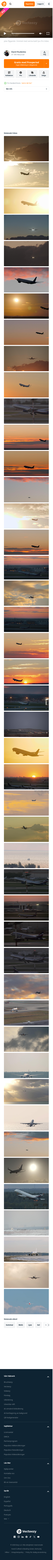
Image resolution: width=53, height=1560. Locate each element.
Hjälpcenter (9, 1468)
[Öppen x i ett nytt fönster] (34, 1536)
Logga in (40, 4)
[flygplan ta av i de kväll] (26, 723)
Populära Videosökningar (14, 1453)
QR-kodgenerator (11, 1416)
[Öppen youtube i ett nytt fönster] (37, 1536)
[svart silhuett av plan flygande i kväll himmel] (26, 331)
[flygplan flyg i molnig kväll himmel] (26, 985)
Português (8, 1504)
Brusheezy (8, 1381)
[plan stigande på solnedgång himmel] (26, 357)
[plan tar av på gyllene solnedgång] (26, 670)
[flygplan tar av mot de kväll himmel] (26, 436)
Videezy (7, 1390)
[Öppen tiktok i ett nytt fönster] (30, 1536)
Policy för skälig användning (36, 1551)
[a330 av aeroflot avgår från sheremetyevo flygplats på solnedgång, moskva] (26, 410)
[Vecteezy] (3, 3)
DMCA (6, 1435)
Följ (44, 54)
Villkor (7, 1551)
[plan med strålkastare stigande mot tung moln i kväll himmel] (26, 252)
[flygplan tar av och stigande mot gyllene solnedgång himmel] (26, 749)
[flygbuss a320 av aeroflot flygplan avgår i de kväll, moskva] (26, 933)
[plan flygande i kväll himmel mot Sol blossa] (26, 200)
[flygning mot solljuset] (26, 1169)
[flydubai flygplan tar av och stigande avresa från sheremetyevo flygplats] (26, 1221)
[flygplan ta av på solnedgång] (26, 305)
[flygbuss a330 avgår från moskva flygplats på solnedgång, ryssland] (26, 959)
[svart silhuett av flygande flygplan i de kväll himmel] (26, 541)
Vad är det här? (27, 83)
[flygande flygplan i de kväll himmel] (26, 644)
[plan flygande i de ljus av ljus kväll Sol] (26, 515)
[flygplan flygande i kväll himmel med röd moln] (26, 488)
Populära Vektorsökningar (14, 1444)
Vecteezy (7, 1385)
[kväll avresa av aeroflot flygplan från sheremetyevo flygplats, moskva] (26, 907)
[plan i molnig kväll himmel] (26, 592)
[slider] (22, 33)
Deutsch (7, 1509)
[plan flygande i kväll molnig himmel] (26, 278)
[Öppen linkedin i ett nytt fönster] (22, 1536)
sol (38, 1324)
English (7, 1496)
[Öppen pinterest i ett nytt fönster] (26, 1536)
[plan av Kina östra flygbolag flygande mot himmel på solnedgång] (26, 383)
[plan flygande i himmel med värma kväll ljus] (26, 147)
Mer (5, 1518)
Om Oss (7, 1477)
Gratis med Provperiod (26, 63)
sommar (9, 1324)
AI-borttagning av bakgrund (15, 1412)
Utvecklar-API (9, 1403)
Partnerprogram (10, 1440)
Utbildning (8, 1399)
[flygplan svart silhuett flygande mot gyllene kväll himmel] (26, 462)
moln (21, 1324)
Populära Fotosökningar (14, 1449)
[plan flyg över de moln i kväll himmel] (26, 226)
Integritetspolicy (18, 1551)
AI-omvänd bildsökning (13, 1408)
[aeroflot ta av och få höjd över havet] (26, 1195)
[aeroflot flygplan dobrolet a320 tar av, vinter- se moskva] (26, 1248)
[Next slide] (43, 1324)
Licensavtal (8, 1431)
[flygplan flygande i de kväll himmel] (26, 1143)
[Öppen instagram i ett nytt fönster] (18, 1536)
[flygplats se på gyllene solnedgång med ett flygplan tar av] (26, 775)
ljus (30, 1324)
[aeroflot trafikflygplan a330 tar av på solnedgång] (26, 880)
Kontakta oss (9, 1472)
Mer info (9, 88)
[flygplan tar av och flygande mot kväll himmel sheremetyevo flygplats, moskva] (26, 618)
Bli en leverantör (11, 1481)
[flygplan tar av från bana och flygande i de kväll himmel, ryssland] (26, 566)
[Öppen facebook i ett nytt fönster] (14, 1536)
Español (7, 1500)
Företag (7, 1394)
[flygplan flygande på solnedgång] (26, 173)
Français (7, 1513)
